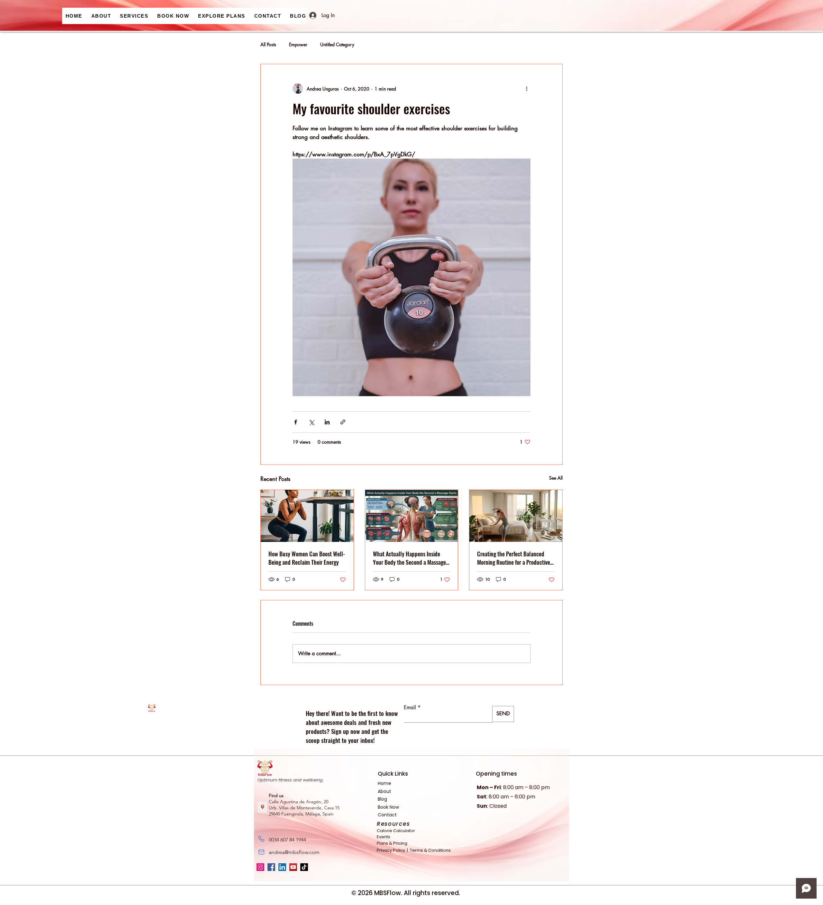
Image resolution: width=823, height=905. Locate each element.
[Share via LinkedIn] (327, 422)
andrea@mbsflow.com (294, 852)
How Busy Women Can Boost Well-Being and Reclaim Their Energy (306, 558)
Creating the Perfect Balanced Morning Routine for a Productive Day (513, 558)
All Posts (268, 44)
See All (556, 478)
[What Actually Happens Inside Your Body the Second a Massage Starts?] (411, 516)
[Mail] (261, 852)
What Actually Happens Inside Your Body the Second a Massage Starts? (409, 558)
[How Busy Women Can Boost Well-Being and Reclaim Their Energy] (307, 516)
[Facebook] (271, 867)
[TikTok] (304, 867)
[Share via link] (343, 422)
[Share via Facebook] (296, 422)
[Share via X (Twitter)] (311, 422)
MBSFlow (387, 893)
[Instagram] (260, 867)
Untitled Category (337, 44)
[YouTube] (293, 867)
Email (410, 707)
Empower (298, 44)
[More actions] (526, 88)
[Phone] (261, 839)
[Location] (262, 807)
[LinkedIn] (282, 867)
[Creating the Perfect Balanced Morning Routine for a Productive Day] (515, 516)
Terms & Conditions (430, 850)
